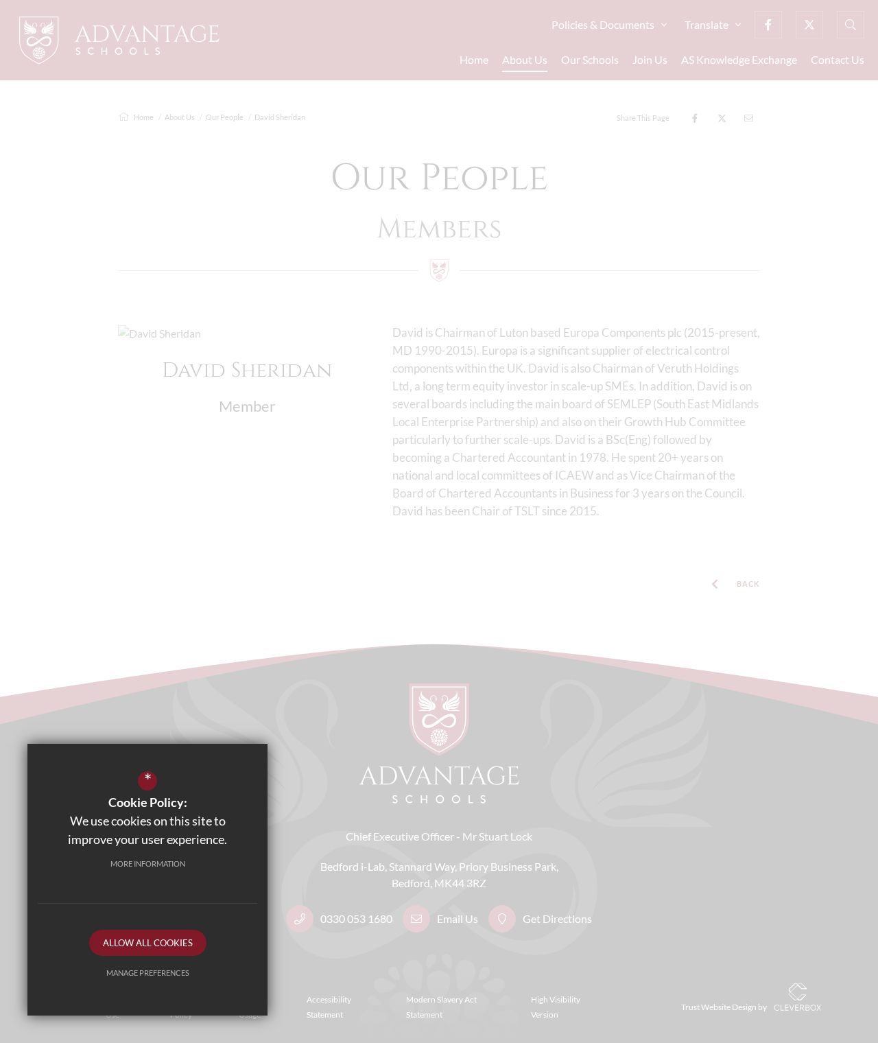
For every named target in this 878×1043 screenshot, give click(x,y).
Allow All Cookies (148, 942)
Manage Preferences (147, 972)
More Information (147, 863)
